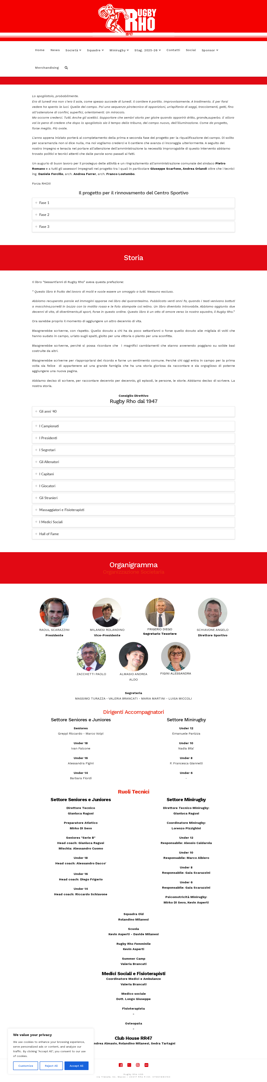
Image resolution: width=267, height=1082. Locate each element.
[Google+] (129, 1065)
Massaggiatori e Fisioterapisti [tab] (61, 510)
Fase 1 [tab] (44, 203)
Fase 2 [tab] (44, 215)
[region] (51, 1051)
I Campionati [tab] (49, 426)
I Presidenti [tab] (48, 438)
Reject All (51, 1065)
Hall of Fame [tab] (49, 534)
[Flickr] (146, 1065)
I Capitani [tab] (46, 474)
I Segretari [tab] (47, 450)
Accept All (76, 1065)
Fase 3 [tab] (44, 227)
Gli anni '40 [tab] (47, 411)
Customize (25, 1065)
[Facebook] (120, 1065)
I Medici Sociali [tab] (51, 522)
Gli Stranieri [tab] (48, 498)
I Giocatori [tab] (47, 486)
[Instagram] (138, 1065)
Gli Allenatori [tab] (49, 462)
